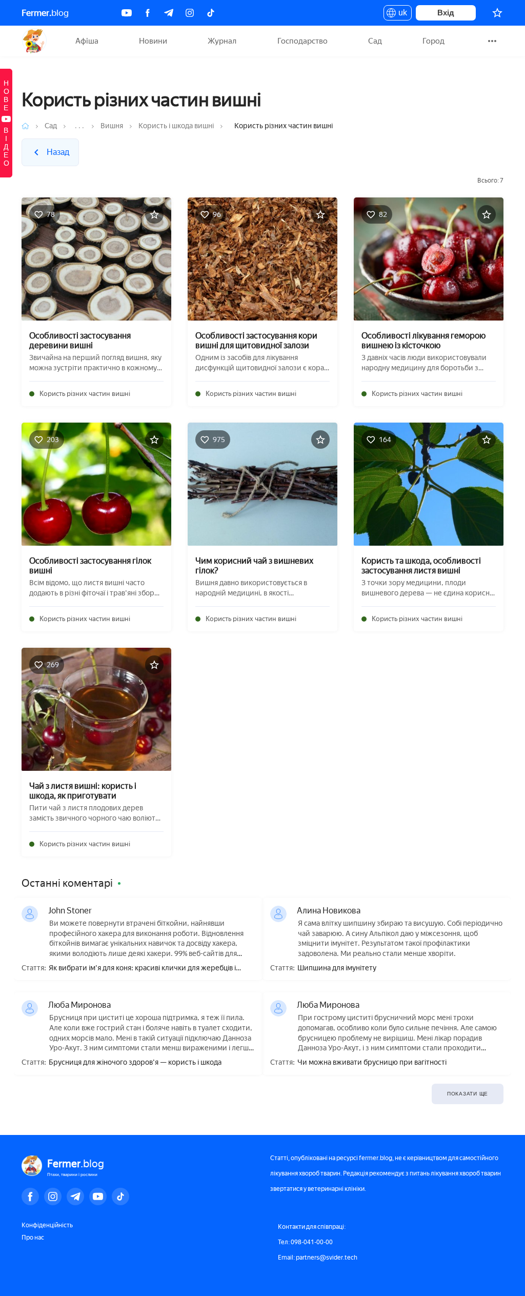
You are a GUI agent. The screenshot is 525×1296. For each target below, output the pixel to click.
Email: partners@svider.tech (317, 1257)
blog (45, 13)
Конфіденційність (47, 1225)
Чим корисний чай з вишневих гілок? (254, 565)
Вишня (111, 126)
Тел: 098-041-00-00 (305, 1242)
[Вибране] (497, 13)
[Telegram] (168, 13)
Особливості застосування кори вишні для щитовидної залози (256, 340)
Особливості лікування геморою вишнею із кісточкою (423, 340)
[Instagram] (189, 13)
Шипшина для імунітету (336, 968)
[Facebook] (147, 13)
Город (433, 41)
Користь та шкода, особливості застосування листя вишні (421, 565)
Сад (375, 41)
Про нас (33, 1237)
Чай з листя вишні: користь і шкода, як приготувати (82, 791)
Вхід (445, 12)
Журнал (222, 41)
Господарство (302, 41)
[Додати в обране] (154, 214)
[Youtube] (126, 13)
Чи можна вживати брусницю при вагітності (372, 1063)
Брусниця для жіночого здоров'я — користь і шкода (135, 1063)
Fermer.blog (34, 41)
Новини (153, 41)
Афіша (86, 41)
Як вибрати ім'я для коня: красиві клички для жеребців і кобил (142, 968)
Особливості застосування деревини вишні (80, 340)
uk (400, 14)
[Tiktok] (210, 13)
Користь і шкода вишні (176, 126)
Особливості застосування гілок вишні (90, 565)
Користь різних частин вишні (84, 393)
